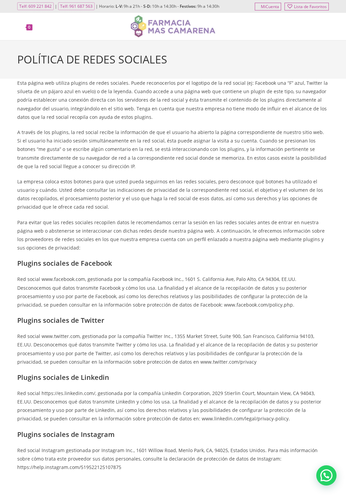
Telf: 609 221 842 (35, 6)
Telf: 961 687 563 (76, 6)
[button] (326, 475)
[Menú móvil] (325, 26)
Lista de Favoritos (310, 6)
